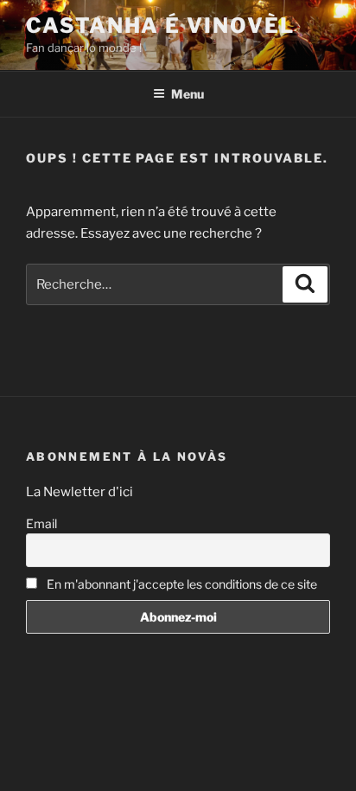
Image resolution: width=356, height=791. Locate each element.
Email (41, 523)
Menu (187, 93)
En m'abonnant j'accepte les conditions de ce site (180, 584)
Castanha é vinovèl (160, 25)
